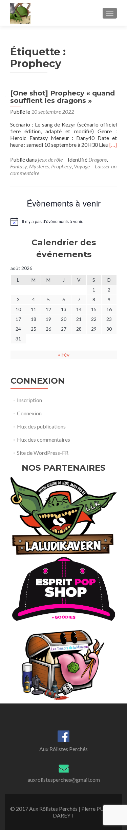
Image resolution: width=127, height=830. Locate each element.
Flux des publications (41, 426)
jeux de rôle (50, 159)
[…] (113, 144)
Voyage (82, 166)
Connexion (29, 413)
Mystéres (39, 166)
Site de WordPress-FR (42, 452)
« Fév (63, 354)
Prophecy (61, 166)
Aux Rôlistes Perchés (63, 749)
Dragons (97, 159)
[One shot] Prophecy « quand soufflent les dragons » (62, 97)
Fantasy (18, 166)
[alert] (63, 222)
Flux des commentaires (43, 439)
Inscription (29, 400)
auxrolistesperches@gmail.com (63, 779)
